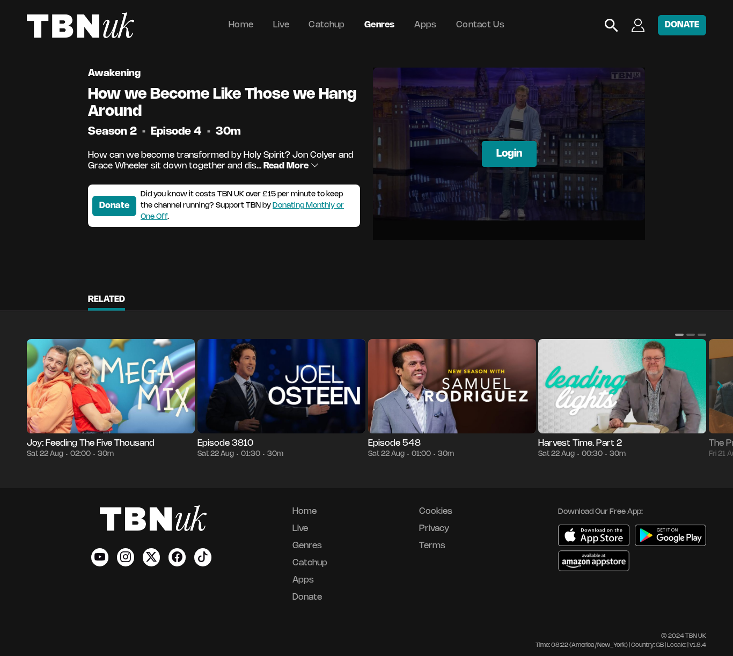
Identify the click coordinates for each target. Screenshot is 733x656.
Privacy (434, 529)
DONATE (682, 25)
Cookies (435, 511)
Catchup (326, 25)
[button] (679, 335)
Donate (114, 206)
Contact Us (480, 25)
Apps (425, 25)
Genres (379, 25)
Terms (432, 546)
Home (241, 25)
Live (281, 25)
